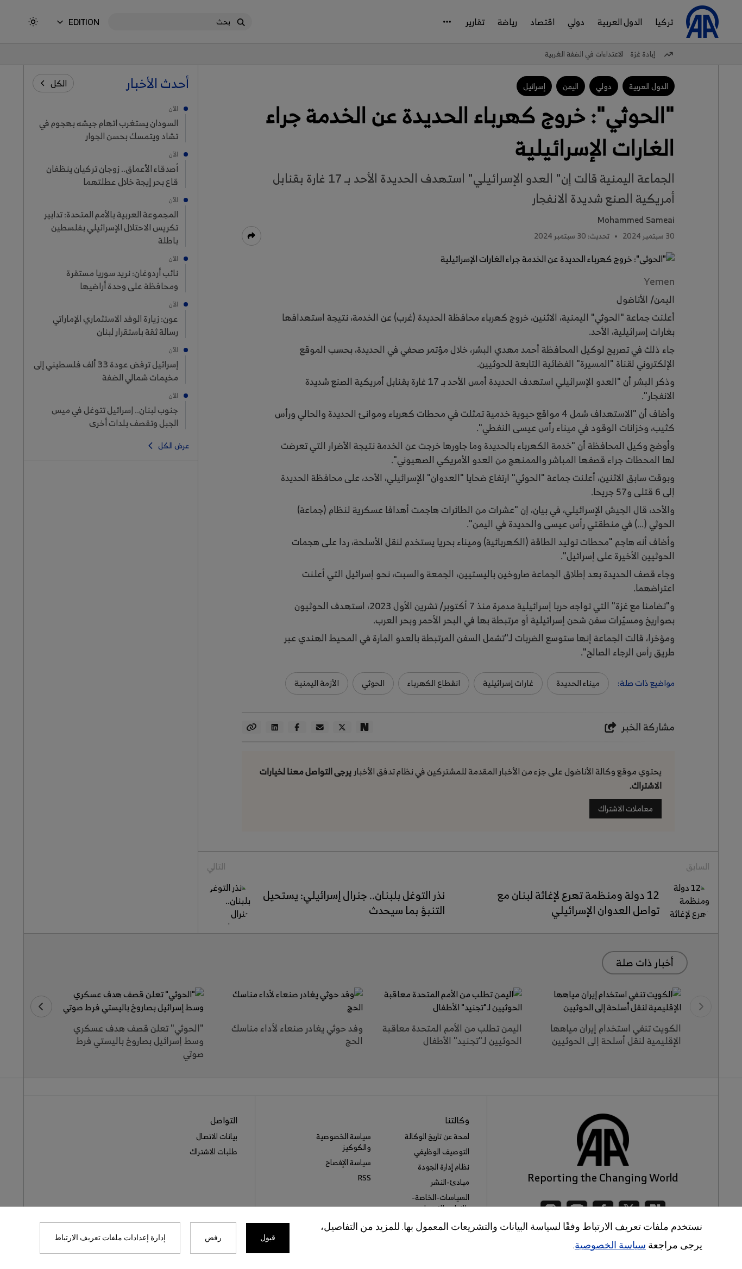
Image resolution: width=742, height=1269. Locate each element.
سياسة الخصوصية (610, 1246)
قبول (267, 1238)
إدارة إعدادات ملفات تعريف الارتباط (110, 1238)
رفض (213, 1238)
